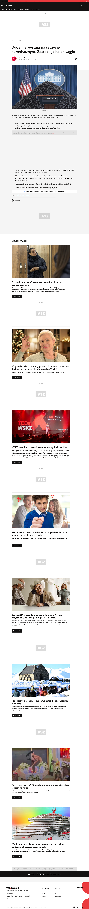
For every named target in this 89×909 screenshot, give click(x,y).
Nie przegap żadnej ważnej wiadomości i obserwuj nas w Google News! (45, 191)
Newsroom (58, 891)
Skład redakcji (45, 893)
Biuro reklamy (45, 888)
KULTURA (27, 9)
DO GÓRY (79, 887)
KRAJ (15, 9)
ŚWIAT (32, 9)
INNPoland (19, 1)
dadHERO (33, 1)
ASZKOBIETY (9, 9)
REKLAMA (38, 9)
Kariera (43, 891)
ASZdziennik (4, 1)
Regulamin (57, 893)
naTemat (11, 1)
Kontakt (44, 896)
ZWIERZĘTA (20, 9)
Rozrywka (40, 1)
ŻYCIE (3, 9)
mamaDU (26, 1)
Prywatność (58, 896)
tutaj (53, 133)
